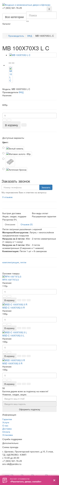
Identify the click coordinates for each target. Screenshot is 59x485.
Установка (7, 434)
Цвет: (5, 142)
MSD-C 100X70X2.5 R (13, 307)
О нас (5, 425)
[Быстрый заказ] (24, 125)
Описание (10, 224)
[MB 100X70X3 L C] (33, 55)
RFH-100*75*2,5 (10, 279)
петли (23, 262)
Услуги (5, 422)
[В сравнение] (29, 300)
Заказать (45, 187)
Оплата (6, 431)
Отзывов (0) (27, 224)
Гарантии (7, 419)
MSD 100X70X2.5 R (12, 363)
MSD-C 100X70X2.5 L (13, 335)
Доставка (7, 428)
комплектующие (10, 262)
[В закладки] (24, 300)
